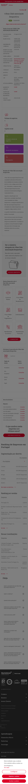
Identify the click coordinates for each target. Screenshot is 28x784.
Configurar (13, 771)
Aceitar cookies (14, 781)
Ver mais (6, 767)
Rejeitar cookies (14, 776)
